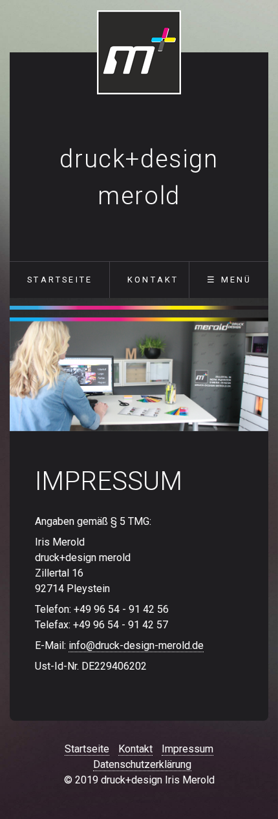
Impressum (187, 749)
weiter (251, 374)
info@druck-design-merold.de (136, 645)
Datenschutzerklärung (142, 764)
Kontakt (152, 279)
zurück (27, 374)
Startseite (59, 279)
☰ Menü (229, 279)
